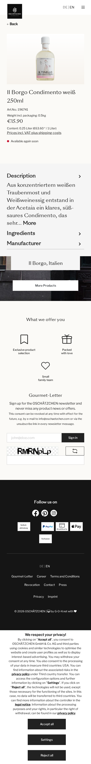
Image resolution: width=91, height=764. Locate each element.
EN (72, 7)
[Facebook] (36, 513)
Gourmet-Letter (22, 576)
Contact (49, 585)
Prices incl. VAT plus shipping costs (34, 133)
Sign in (72, 437)
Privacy (38, 596)
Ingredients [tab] (21, 233)
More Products (45, 285)
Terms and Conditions (65, 576)
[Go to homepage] (15, 11)
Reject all (47, 755)
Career (41, 576)
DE (65, 7)
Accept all (47, 724)
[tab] (44, 199)
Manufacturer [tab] (24, 243)
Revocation (32, 585)
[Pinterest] (45, 513)
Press (63, 585)
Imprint (53, 596)
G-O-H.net (61, 611)
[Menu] (83, 7)
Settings (47, 739)
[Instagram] (54, 513)
